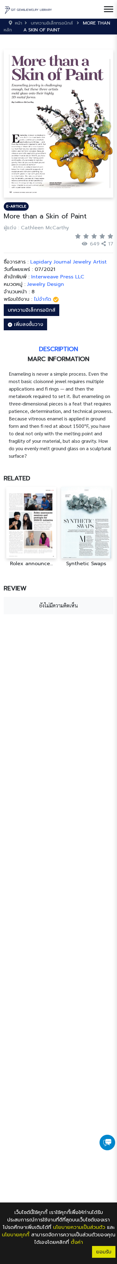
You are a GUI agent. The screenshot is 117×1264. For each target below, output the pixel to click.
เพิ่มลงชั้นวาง (27, 324)
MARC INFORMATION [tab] (58, 359)
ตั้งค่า (77, 1242)
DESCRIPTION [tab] (58, 349)
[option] (31, 526)
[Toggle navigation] (108, 9)
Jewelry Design (45, 284)
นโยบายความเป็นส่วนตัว (79, 1227)
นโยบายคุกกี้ (15, 1235)
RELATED (17, 478)
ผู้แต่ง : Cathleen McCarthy (36, 227)
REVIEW (15, 588)
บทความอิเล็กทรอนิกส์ (31, 310)
